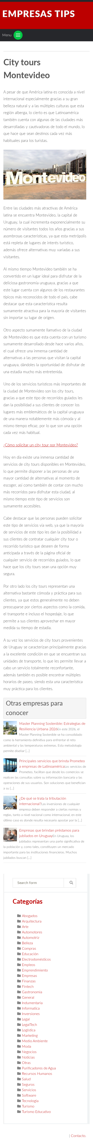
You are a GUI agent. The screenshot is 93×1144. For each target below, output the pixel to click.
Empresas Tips (38, 14)
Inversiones (31, 1014)
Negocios (29, 1052)
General (28, 997)
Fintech (28, 986)
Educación (30, 954)
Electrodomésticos (36, 959)
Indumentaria (32, 1003)
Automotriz (30, 938)
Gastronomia (32, 992)
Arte (25, 927)
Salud (26, 1079)
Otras (26, 1063)
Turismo (28, 1106)
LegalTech (29, 1025)
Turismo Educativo (36, 1112)
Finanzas (29, 981)
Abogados (29, 916)
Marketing (30, 1035)
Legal (26, 1019)
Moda (26, 1046)
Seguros (28, 1084)
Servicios (29, 1090)
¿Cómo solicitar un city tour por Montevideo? (40, 445)
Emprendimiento (35, 970)
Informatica (31, 1008)
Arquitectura (32, 921)
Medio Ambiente (35, 1041)
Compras (29, 948)
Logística (28, 1030)
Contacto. (78, 1136)
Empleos (28, 965)
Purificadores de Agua (39, 1068)
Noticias (28, 1057)
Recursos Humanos (37, 1074)
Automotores (32, 932)
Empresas (29, 976)
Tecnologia (30, 1101)
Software (29, 1095)
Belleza (27, 943)
